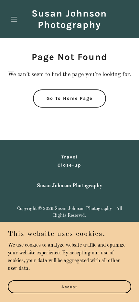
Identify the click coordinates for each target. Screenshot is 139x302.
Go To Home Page (69, 98)
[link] (69, 26)
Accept (69, 286)
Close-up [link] (69, 165)
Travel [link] (69, 157)
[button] (17, 19)
